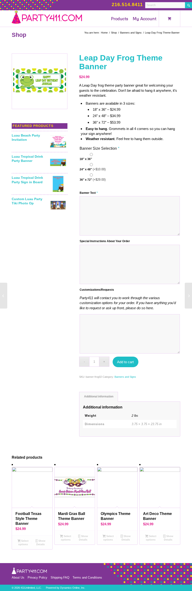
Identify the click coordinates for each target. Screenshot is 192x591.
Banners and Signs (125, 376)
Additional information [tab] (98, 396)
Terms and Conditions (87, 577)
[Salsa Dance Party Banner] (3, 296)
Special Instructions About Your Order (105, 241)
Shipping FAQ (60, 577)
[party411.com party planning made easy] (47, 18)
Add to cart (125, 362)
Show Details (40, 542)
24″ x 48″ (93, 169)
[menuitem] (119, 18)
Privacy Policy (37, 577)
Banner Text (89, 192)
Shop (19, 34)
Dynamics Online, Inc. (72, 587)
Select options (23, 542)
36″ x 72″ (93, 179)
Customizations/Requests (97, 289)
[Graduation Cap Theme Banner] (188, 296)
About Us (18, 577)
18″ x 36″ (86, 159)
